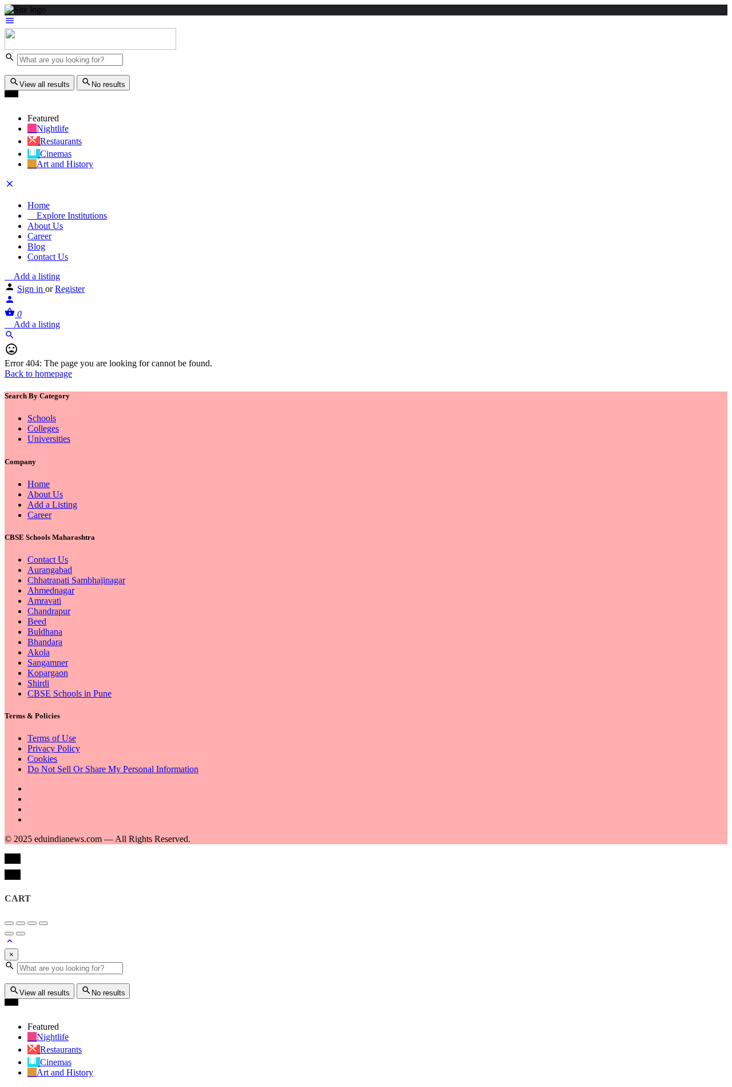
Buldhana (44, 632)
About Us (45, 226)
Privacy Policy (53, 748)
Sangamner (47, 662)
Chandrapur (48, 611)
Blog (36, 246)
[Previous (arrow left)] (9, 933)
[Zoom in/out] (43, 923)
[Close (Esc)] (9, 923)
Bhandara (44, 642)
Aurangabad (49, 570)
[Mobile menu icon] (366, 21)
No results (108, 84)
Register (70, 289)
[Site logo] (90, 47)
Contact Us (47, 257)
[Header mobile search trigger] (10, 337)
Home (38, 205)
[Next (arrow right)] (20, 933)
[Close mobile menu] (10, 186)
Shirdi (38, 683)
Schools (41, 418)
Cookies (42, 759)
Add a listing (35, 276)
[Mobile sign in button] (10, 301)
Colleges (43, 428)
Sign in (31, 289)
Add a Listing (52, 504)
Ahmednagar (50, 590)
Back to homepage (38, 373)
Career (39, 236)
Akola (38, 652)
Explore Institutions (70, 215)
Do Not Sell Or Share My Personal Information (112, 769)
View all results (44, 84)
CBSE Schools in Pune (69, 693)
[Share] (20, 923)
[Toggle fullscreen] (32, 923)
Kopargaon (47, 673)
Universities (48, 439)
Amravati (44, 601)
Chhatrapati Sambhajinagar (76, 580)
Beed (36, 621)
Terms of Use (51, 738)
